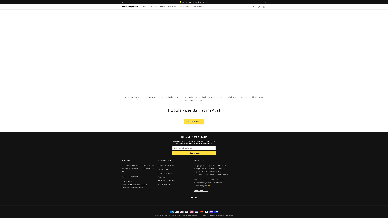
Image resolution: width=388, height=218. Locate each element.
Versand (205, 215)
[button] (152, 6)
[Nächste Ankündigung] (266, 2)
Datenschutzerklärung (190, 215)
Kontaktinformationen (217, 215)
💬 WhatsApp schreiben (166, 181)
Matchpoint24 (164, 215)
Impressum (229, 215)
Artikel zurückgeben (165, 173)
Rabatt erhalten (194, 153)
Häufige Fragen (163, 169)
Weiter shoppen (194, 121)
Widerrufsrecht (176, 215)
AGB (200, 215)
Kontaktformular (164, 184)
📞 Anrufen (162, 177)
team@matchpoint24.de (137, 184)
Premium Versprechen (166, 166)
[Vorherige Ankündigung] (122, 2)
